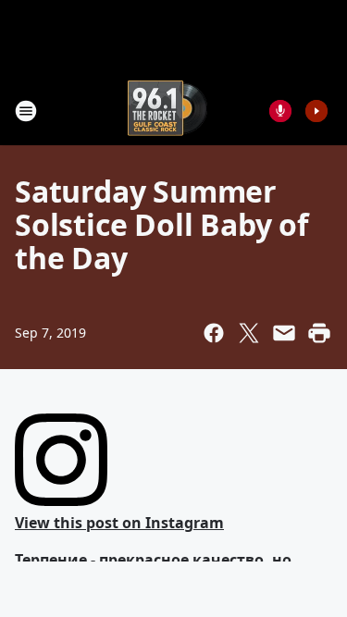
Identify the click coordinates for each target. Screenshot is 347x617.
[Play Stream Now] (316, 111)
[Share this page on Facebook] (214, 333)
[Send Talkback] (280, 111)
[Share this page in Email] (284, 333)
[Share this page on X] (249, 333)
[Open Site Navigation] (26, 111)
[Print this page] (319, 333)
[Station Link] (167, 110)
